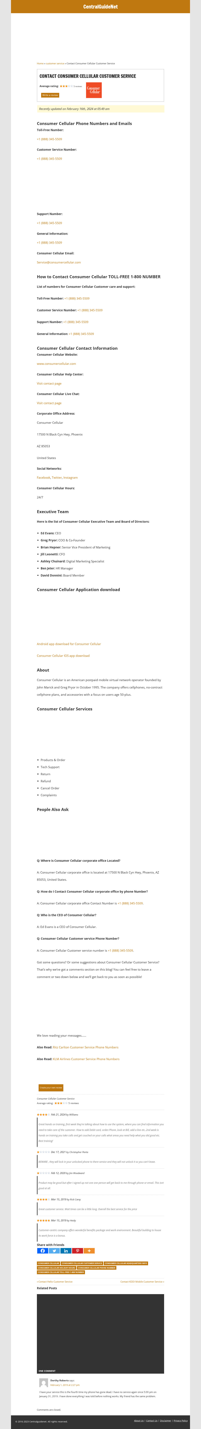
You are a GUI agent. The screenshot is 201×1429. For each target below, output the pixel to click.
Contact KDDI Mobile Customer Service (141, 1281)
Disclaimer (165, 1420)
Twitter (57, 477)
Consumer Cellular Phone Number (96, 1268)
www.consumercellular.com (56, 363)
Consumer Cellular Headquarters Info (126, 1263)
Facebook (43, 477)
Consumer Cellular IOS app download (63, 655)
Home (40, 63)
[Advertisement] (100, 39)
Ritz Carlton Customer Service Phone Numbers (85, 1047)
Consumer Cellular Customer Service (82, 1263)
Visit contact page (49, 383)
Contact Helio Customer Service (55, 1281)
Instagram (70, 477)
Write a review (50, 95)
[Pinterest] (77, 1251)
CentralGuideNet (100, 6)
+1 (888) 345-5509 (49, 159)
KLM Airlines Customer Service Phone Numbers (86, 1059)
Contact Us (152, 1420)
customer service (55, 63)
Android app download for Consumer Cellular (69, 644)
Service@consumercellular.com (59, 262)
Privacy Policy (181, 1420)
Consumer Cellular (48, 1263)
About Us (139, 1420)
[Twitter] (54, 1251)
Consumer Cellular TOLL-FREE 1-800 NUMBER (61, 1272)
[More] (89, 1251)
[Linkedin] (65, 1251)
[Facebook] (42, 1251)
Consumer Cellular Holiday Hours (56, 1268)
